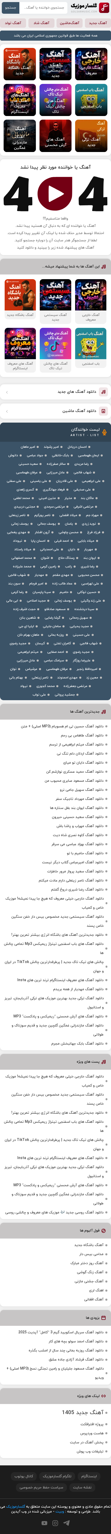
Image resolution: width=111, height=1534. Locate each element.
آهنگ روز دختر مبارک (87, 1263)
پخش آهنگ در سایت (87, 1442)
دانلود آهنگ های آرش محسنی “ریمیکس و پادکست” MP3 (58, 1016)
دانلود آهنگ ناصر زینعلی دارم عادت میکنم (71, 880)
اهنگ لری (96, 1290)
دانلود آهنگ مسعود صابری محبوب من (74, 780)
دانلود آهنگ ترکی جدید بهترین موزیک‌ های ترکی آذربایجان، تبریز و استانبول (54, 1003)
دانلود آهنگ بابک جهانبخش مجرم (77, 1043)
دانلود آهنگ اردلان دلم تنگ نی (80, 753)
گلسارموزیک (90, 8)
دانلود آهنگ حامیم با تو (85, 853)
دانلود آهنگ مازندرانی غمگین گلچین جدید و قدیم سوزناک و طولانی (58, 1030)
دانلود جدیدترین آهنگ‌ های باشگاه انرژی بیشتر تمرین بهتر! (57, 934)
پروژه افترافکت (92, 1424)
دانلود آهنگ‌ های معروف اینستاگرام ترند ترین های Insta (60, 980)
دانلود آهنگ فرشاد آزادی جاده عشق (76, 1359)
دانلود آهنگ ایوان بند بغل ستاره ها (77, 808)
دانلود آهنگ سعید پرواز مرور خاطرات (75, 871)
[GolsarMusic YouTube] (44, 1523)
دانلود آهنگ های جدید (77, 392)
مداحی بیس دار (91, 1254)
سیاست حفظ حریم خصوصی (41, 1487)
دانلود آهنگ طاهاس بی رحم (82, 735)
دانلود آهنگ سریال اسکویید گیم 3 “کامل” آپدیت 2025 (61, 1332)
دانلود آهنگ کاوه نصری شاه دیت (78, 835)
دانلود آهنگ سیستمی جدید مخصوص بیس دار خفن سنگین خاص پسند (57, 921)
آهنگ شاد (41, 23)
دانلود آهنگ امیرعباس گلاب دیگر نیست (73, 862)
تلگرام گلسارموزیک (57, 1476)
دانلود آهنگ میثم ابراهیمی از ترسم (76, 744)
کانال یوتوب (23, 1476)
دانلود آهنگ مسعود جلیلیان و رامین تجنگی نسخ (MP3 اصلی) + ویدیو (55, 1373)
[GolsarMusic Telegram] (66, 1523)
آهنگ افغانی (94, 1299)
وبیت (60, 1511)
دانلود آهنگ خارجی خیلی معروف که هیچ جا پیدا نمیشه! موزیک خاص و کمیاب (54, 903)
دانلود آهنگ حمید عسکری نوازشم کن (75, 771)
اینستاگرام (89, 1476)
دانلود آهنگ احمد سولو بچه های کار (76, 1341)
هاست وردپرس (92, 1433)
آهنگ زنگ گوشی (90, 1272)
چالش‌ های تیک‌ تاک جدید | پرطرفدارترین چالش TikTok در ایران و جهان (54, 967)
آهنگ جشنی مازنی (89, 1281)
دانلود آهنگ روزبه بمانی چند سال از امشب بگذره (66, 1350)
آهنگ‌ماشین (69, 23)
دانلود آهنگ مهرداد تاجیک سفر (80, 799)
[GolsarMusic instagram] (55, 1523)
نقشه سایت (82, 1487)
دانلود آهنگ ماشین (79, 411)
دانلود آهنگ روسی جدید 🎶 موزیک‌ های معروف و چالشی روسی (54, 1212)
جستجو (10, 7)
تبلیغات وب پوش (90, 1451)
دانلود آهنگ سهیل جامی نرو (82, 789)
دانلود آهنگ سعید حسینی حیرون (78, 817)
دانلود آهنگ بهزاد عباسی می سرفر (77, 844)
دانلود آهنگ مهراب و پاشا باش (80, 826)
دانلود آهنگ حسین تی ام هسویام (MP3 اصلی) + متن (62, 726)
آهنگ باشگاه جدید (89, 1245)
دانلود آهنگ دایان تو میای (83, 762)
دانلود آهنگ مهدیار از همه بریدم (78, 989)
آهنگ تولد (13, 23)
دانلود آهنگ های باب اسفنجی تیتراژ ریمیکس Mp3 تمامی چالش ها (54, 949)
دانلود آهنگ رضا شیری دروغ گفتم (77, 889)
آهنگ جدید (98, 23)
